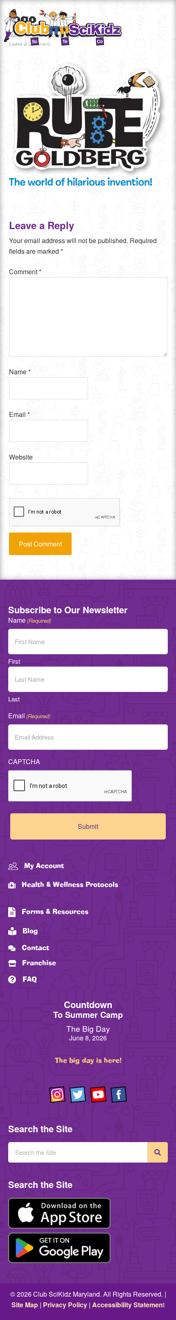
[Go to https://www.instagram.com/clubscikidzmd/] (57, 1094)
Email (19, 414)
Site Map (24, 1304)
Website (21, 457)
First (14, 661)
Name (20, 371)
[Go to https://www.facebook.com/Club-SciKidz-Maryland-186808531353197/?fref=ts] (119, 1094)
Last (14, 698)
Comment (25, 271)
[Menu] (161, 28)
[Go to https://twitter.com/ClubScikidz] (78, 1094)
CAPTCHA (24, 761)
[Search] (157, 1152)
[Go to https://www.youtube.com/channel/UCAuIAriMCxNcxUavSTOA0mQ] (98, 1094)
